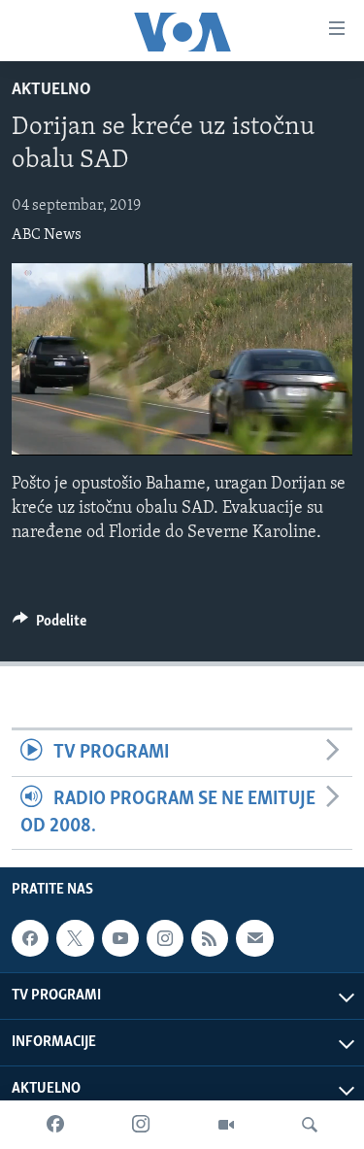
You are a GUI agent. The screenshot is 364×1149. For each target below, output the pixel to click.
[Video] (226, 1124)
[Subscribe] (254, 938)
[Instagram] (141, 1124)
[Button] (49, 625)
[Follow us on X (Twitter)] (74, 938)
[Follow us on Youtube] (120, 938)
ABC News (47, 235)
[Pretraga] (310, 1124)
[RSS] (209, 938)
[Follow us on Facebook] (30, 938)
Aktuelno (51, 90)
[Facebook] (55, 1124)
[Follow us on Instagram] (165, 938)
